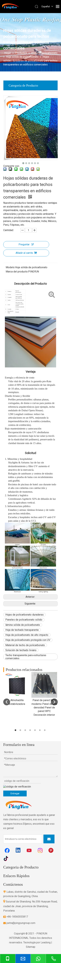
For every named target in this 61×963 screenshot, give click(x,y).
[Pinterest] (51, 850)
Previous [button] (6, 702)
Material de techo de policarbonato (25, 645)
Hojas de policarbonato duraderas (24, 614)
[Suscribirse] (48, 839)
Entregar (15, 793)
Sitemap (30, 946)
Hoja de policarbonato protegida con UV (27, 640)
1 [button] (16, 730)
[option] (17, 689)
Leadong (46, 942)
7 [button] (45, 730)
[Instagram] (40, 850)
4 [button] (30, 730)
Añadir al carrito (24, 252)
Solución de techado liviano (20, 650)
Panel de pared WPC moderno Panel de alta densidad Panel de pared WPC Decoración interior (44, 707)
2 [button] (20, 730)
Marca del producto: (17, 271)
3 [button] (25, 730)
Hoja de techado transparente (22, 629)
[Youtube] (29, 850)
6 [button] (40, 730)
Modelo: (10, 267)
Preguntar (24, 244)
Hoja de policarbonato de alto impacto (26, 634)
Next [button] (54, 702)
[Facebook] (7, 850)
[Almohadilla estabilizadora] (17, 685)
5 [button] (35, 730)
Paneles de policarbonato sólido (23, 619)
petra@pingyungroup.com (19, 923)
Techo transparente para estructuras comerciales (25, 657)
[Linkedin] (18, 850)
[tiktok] (7, 858)
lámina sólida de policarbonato (22, 624)
